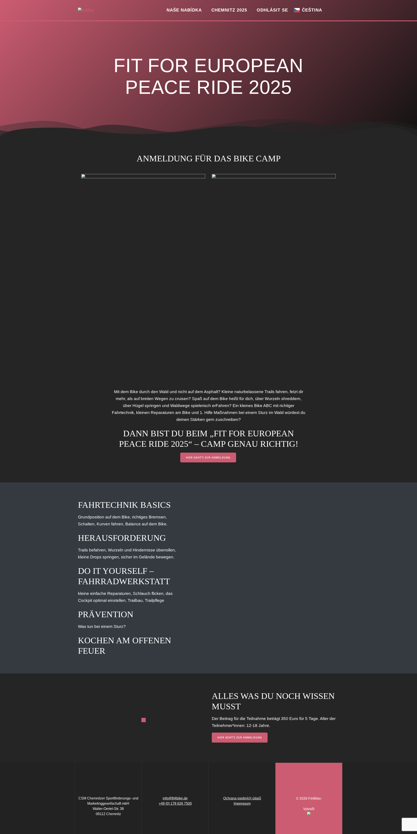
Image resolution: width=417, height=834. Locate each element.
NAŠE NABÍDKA (184, 10)
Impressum (242, 803)
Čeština (312, 10)
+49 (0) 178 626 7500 (175, 803)
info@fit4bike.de (175, 798)
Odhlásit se (272, 10)
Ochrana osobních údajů (242, 798)
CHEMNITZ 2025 (229, 10)
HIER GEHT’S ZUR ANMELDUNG (208, 457)
